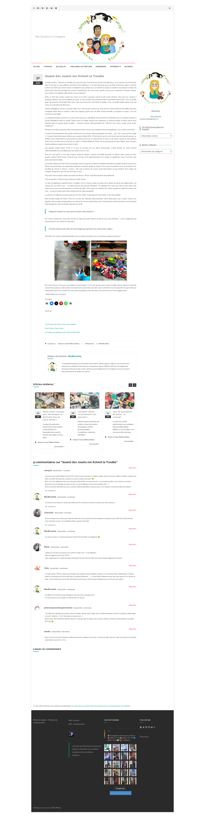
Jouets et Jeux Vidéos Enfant (68, 344)
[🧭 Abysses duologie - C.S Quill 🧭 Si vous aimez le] (124, 764)
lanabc (47, 631)
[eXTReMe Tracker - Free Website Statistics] (71, 734)
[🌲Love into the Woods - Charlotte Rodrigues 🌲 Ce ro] (124, 747)
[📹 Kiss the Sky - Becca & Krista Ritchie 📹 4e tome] (107, 764)
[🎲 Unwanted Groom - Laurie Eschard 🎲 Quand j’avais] (116, 747)
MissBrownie (104, 344)
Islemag (36, 808)
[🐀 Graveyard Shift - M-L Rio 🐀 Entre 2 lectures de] (124, 772)
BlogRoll (128, 66)
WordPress (56, 808)
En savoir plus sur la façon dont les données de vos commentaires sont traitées (101, 706)
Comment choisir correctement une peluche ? (87, 414)
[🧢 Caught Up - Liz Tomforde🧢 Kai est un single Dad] (116, 772)
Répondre (132, 468)
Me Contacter (156, 116)
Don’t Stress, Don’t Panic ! (54, 328)
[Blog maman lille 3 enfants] (156, 88)
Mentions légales (40, 720)
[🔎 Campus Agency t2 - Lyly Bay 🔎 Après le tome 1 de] (116, 764)
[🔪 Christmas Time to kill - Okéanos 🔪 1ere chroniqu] (116, 780)
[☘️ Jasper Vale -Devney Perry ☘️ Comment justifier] (132, 780)
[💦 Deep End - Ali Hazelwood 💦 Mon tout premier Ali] (107, 756)
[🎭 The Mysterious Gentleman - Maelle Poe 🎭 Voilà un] (116, 756)
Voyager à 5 (115, 66)
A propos (48, 66)
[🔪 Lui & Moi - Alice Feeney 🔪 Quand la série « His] (132, 764)
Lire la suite (58, 446)
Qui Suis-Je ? (61, 66)
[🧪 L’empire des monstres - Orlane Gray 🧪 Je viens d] (107, 780)
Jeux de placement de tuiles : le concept (122, 414)
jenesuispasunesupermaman (58, 608)
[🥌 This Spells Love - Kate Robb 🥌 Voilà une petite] (107, 747)
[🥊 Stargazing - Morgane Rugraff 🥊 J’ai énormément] (132, 756)
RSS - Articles (74, 720)
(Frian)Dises (101, 66)
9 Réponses (89, 344)
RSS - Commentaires (77, 724)
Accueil (36, 66)
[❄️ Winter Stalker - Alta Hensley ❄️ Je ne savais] (107, 772)
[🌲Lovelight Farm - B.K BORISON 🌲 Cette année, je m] (124, 780)
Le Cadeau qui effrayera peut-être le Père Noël (62, 332)
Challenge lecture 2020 (81, 66)
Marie (46, 547)
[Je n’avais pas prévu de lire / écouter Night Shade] (132, 747)
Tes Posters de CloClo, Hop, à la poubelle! (60, 324)
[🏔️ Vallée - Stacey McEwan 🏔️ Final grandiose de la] (124, 756)
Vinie (46, 568)
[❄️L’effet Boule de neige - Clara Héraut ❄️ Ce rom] (132, 772)
